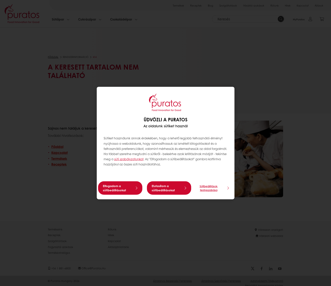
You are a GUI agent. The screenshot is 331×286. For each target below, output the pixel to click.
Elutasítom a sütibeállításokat (163, 188)
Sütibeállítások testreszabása (209, 188)
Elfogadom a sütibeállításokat (114, 188)
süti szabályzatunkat (128, 159)
